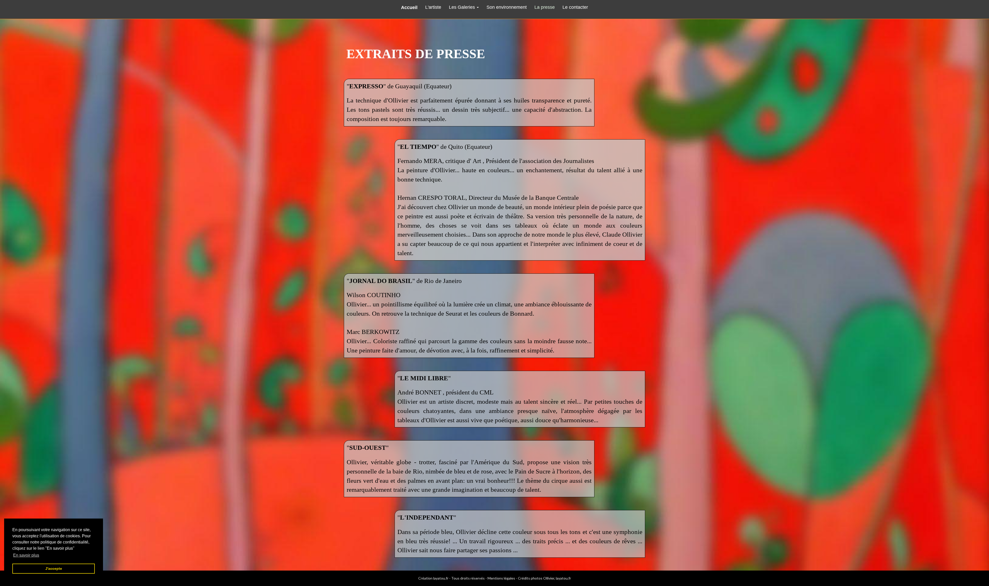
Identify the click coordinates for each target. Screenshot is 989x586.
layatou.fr (440, 578)
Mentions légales (501, 578)
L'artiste (433, 7)
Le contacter (575, 7)
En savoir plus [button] (26, 555)
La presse (544, 7)
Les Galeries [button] (462, 7)
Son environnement (507, 7)
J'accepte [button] (53, 568)
